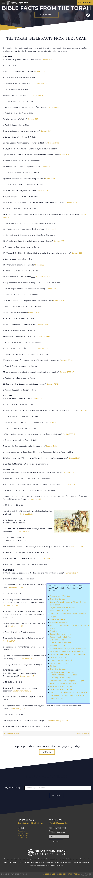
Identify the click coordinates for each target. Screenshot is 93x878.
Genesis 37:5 (66, 360)
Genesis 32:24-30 (44, 336)
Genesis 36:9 (42, 348)
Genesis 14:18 (65, 155)
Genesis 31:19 (42, 324)
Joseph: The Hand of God (60, 637)
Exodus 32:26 (74, 458)
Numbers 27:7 (9, 641)
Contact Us (22, 837)
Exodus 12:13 (55, 422)
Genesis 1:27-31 (48, 60)
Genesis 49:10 (52, 384)
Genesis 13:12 (53, 143)
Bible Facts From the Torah (61, 686)
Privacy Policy (23, 835)
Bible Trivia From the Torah (61, 689)
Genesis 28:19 (58, 301)
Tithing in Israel (56, 666)
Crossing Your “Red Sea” (60, 596)
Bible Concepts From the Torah (63, 684)
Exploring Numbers (58, 669)
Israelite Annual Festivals (60, 663)
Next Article (82, 734)
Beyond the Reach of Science (62, 608)
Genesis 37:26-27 (67, 372)
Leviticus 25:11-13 (49, 558)
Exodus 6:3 (84, 410)
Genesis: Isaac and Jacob (60, 634)
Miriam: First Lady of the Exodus (63, 675)
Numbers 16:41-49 (10, 605)
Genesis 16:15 (47, 167)
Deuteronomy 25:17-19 (58, 721)
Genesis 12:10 (46, 131)
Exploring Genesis (57, 599)
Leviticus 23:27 (25, 532)
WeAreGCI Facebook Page (59, 823)
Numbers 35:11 (28, 659)
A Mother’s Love (56, 631)
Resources (22, 831)
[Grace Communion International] (17, 3)
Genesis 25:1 (40, 265)
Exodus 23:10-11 (68, 434)
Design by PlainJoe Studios (14, 874)
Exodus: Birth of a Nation (60, 643)
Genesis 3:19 (42, 83)
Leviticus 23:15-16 (34, 499)
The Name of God (57, 646)
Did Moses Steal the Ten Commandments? (68, 654)
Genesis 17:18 (71, 202)
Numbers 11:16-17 (16, 588)
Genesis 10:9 (54, 107)
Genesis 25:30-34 (43, 277)
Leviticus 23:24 (26, 514)
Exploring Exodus (57, 640)
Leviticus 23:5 (68, 472)
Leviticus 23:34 (76, 547)
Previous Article (12, 734)
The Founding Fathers (59, 622)
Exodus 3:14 (37, 398)
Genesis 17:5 (50, 179)
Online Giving (85, 3)
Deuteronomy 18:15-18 (22, 691)
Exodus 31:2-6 (51, 446)
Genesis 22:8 (77, 253)
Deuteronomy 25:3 (17, 709)
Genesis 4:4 (38, 95)
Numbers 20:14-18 (15, 626)
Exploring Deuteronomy (60, 678)
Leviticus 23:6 (73, 484)
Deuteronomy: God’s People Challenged (67, 681)
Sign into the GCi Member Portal (30, 823)
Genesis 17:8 (43, 190)
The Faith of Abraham (59, 611)
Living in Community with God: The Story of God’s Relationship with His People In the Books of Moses (68, 695)
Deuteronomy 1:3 (26, 676)
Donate (47, 752)
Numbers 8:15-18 (71, 573)
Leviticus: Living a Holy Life (61, 660)
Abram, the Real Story (59, 619)
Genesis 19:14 (53, 229)
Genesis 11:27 (33, 119)
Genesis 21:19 (59, 241)
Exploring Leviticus (58, 657)
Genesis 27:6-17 (53, 289)
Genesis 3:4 (40, 71)
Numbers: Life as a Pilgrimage (62, 672)
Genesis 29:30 (34, 312)
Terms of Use (23, 833)
